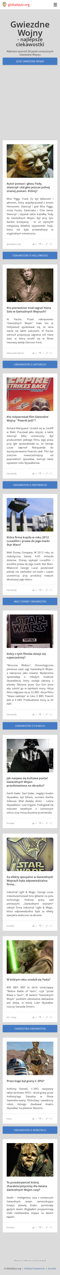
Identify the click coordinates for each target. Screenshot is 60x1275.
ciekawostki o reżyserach (30, 485)
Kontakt (52, 1268)
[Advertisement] (30, 106)
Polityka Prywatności (34, 1268)
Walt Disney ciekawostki (30, 601)
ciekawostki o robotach (30, 1130)
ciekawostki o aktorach (30, 364)
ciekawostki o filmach (30, 725)
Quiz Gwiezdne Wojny (30, 61)
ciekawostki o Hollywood (30, 255)
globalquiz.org (19, 4)
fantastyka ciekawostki (30, 1028)
